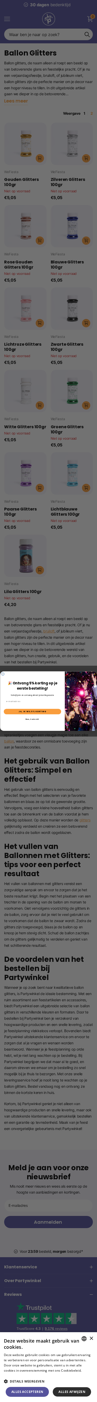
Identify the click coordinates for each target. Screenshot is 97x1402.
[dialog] (48, 1367)
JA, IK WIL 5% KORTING (32, 711)
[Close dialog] (2, 673)
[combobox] (84, 1338)
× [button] (91, 1338)
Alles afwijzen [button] (71, 1392)
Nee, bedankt (32, 719)
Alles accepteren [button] (27, 1392)
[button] (48, 1381)
